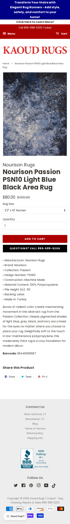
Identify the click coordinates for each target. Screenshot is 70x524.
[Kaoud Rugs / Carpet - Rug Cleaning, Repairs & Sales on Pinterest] (31, 486)
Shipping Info (35, 438)
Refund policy (35, 433)
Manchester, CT (35, 419)
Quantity (9, 219)
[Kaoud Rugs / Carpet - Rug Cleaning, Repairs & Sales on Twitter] (16, 486)
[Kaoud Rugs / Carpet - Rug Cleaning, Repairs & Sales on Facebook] (23, 486)
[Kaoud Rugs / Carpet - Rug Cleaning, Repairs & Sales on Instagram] (39, 486)
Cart (63, 33)
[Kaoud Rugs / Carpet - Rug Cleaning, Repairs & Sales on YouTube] (46, 486)
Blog (35, 424)
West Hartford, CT (35, 414)
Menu (11, 33)
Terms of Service (35, 428)
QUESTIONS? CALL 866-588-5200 (35, 248)
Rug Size (8, 204)
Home (6, 63)
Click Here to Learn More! (35, 22)
